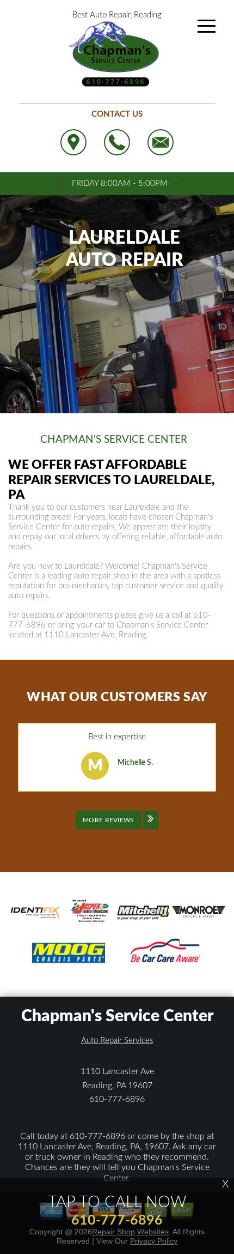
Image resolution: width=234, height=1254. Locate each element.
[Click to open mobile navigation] (206, 26)
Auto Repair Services (117, 1040)
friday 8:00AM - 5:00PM (120, 183)
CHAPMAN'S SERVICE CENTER (113, 440)
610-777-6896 (117, 1099)
